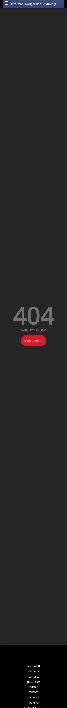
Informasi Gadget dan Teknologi (33, 4)
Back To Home (34, 340)
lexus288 (33, 666)
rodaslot (33, 697)
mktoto (34, 687)
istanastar (33, 671)
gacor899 (33, 682)
